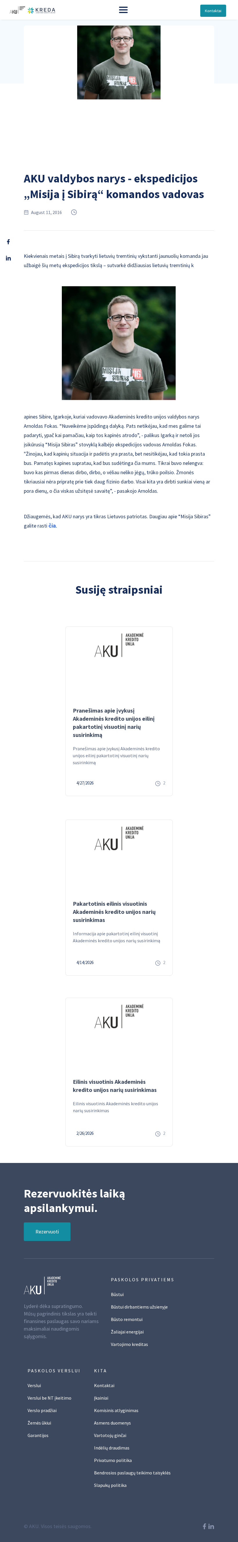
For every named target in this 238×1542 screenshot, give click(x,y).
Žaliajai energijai (127, 1332)
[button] (123, 10)
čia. (52, 525)
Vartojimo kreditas (129, 1344)
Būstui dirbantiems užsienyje (139, 1307)
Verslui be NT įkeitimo (49, 1398)
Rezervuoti (47, 1231)
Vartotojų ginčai (110, 1435)
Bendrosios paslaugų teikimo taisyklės (132, 1473)
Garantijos (38, 1435)
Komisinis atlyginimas (116, 1410)
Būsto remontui (127, 1319)
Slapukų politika (110, 1485)
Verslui (34, 1385)
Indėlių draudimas (111, 1448)
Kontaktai (213, 10)
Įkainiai (101, 1398)
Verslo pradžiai (42, 1410)
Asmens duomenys (112, 1423)
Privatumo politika (113, 1460)
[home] (31, 10)
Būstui (117, 1294)
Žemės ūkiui (39, 1423)
